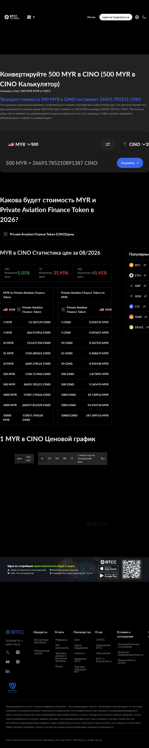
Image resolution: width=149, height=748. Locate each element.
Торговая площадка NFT (80, 669)
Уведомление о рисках (127, 661)
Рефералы (61, 639)
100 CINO (67, 374)
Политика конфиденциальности (130, 653)
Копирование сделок (42, 652)
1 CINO (66, 322)
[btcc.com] (12, 17)
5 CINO (66, 332)
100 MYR (9, 374)
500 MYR (9, 384)
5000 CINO (68, 405)
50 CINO (67, 363)
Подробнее (127, 163)
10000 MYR (7, 417)
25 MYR (8, 353)
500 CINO (67, 384)
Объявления (103, 653)
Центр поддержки (81, 646)
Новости (79, 653)
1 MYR (7, 322)
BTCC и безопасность (104, 660)
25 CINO (67, 353)
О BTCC (100, 639)
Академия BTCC (80, 660)
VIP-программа (62, 646)
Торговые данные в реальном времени (61, 657)
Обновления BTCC (103, 646)
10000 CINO (69, 415)
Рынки (59, 666)
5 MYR (7, 332)
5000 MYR (10, 405)
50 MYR (8, 363)
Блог (77, 639)
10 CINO (67, 342)
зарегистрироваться (115, 17)
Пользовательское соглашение (128, 645)
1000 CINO (68, 394)
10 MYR (8, 342)
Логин (91, 17)
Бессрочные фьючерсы (41, 641)
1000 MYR (10, 394)
